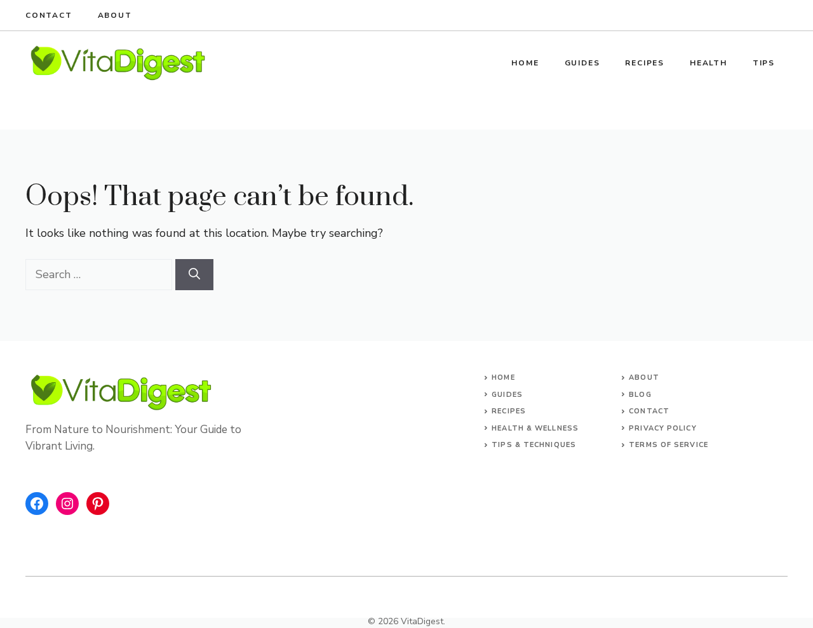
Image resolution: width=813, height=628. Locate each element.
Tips (764, 63)
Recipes (644, 63)
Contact (48, 15)
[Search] (194, 274)
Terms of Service (668, 445)
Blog (640, 394)
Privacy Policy (662, 428)
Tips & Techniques (534, 445)
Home (525, 63)
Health (708, 63)
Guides (582, 63)
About (115, 15)
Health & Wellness (535, 428)
